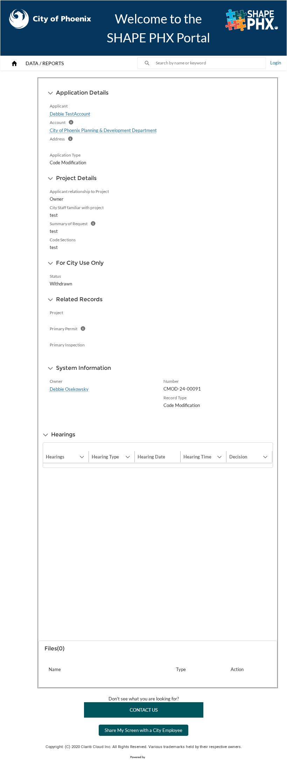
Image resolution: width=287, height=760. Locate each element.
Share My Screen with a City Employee (143, 730)
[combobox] (211, 63)
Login (275, 62)
